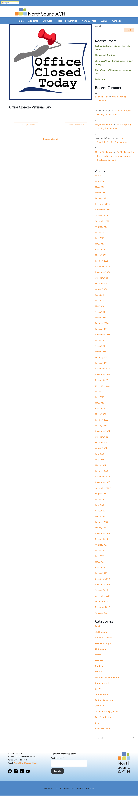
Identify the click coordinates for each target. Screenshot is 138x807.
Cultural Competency (105, 700)
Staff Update (101, 632)
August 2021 (101, 448)
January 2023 (101, 363)
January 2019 (101, 573)
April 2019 (100, 567)
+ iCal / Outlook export (76, 125)
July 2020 (99, 499)
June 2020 (99, 505)
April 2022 (100, 408)
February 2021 (101, 470)
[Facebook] (10, 771)
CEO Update (100, 649)
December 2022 (102, 368)
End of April (100, 79)
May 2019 (99, 561)
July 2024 (99, 294)
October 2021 (101, 436)
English (6, 3)
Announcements (102, 728)
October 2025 (101, 215)
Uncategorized (102, 683)
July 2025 (99, 232)
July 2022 (99, 391)
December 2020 (102, 476)
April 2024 (100, 311)
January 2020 (101, 527)
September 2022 (103, 385)
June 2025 (99, 238)
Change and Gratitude (105, 55)
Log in (92, 788)
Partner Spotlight (103, 643)
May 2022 (99, 402)
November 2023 (102, 334)
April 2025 (100, 249)
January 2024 (101, 329)
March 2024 (100, 317)
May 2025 (99, 243)
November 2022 (102, 374)
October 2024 (101, 277)
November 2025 (102, 209)
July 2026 (99, 175)
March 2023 (100, 351)
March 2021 (100, 465)
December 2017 (102, 607)
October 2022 (101, 380)
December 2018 (102, 578)
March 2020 (100, 516)
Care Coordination (103, 717)
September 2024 (103, 283)
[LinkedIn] (22, 771)
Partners (99, 660)
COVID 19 (99, 705)
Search (98, 25)
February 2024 (101, 323)
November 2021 (102, 431)
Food (97, 626)
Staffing (99, 654)
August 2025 (101, 226)
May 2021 (99, 459)
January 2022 (101, 425)
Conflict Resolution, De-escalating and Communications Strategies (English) (116, 156)
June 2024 (99, 300)
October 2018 (101, 590)
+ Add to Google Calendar (26, 125)
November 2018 (102, 584)
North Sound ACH (40, 10)
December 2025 (102, 204)
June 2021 (99, 454)
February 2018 (101, 601)
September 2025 (103, 221)
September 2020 (103, 488)
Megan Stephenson (104, 124)
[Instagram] (16, 771)
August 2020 (101, 493)
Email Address (57, 758)
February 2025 (101, 260)
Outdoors (99, 666)
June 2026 (99, 181)
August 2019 (101, 544)
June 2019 (99, 556)
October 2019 (101, 539)
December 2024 (102, 266)
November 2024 (102, 272)
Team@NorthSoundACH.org (25, 763)
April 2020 (100, 510)
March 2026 (100, 192)
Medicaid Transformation (107, 677)
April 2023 (100, 346)
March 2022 (100, 414)
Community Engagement (106, 711)
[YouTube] (28, 771)
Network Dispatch (103, 637)
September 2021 (103, 442)
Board (98, 722)
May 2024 (99, 306)
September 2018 (103, 595)
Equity (98, 688)
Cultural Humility (103, 694)
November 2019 (102, 533)
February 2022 (101, 419)
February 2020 (101, 522)
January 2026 (101, 198)
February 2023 (101, 357)
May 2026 (99, 187)
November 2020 (102, 482)
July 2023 (99, 340)
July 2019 (99, 550)
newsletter (100, 671)
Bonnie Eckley (101, 96)
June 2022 (99, 397)
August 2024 (101, 289)
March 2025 (100, 255)
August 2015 (101, 613)
